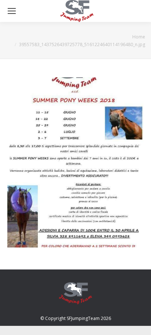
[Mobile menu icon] (11, 11)
